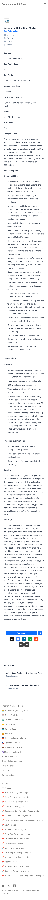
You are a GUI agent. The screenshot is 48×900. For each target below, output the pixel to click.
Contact (5, 770)
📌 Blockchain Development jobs (16, 802)
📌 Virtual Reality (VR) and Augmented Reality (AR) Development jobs (24, 875)
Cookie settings (8, 775)
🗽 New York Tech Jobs (12, 720)
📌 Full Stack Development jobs (15, 839)
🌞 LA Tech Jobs (9, 724)
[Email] (21, 644)
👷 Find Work (8, 733)
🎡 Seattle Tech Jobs (11, 715)
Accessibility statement (12, 761)
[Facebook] (18, 639)
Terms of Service (9, 756)
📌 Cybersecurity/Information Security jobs (20, 811)
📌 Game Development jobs (14, 843)
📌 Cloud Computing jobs (13, 806)
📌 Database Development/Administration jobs (22, 820)
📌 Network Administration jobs (15, 857)
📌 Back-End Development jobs (15, 797)
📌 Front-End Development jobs (16, 834)
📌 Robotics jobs (9, 862)
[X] (12, 639)
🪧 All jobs (6, 788)
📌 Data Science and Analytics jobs (17, 815)
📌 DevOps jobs (9, 825)
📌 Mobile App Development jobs (16, 852)
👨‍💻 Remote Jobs (9, 729)
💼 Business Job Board (12, 747)
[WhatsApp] (30, 639)
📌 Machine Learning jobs (13, 848)
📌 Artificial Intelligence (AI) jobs (16, 792)
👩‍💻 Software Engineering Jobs (15, 710)
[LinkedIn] (24, 639)
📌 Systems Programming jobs (15, 871)
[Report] (40, 633)
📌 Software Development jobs (15, 866)
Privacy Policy (8, 766)
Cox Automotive (11, 31)
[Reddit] (36, 639)
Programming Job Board (14, 4)
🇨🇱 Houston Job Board (12, 743)
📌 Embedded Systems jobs (14, 829)
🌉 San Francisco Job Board (14, 738)
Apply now (21, 633)
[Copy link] (26, 644)
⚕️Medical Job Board (11, 752)
